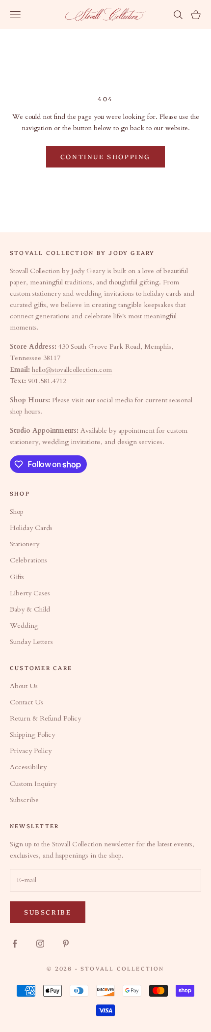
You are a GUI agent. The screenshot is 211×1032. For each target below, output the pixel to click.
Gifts (17, 577)
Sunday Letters (31, 641)
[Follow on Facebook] (15, 943)
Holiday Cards (31, 527)
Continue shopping (105, 156)
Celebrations (28, 560)
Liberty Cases (30, 593)
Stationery (24, 544)
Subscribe (24, 800)
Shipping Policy (32, 734)
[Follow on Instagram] (40, 943)
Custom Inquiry (33, 783)
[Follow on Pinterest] (66, 943)
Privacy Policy (31, 750)
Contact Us (26, 702)
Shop (17, 511)
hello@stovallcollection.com (72, 369)
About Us (24, 686)
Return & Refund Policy (45, 718)
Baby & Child (30, 609)
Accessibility (28, 767)
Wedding (24, 625)
